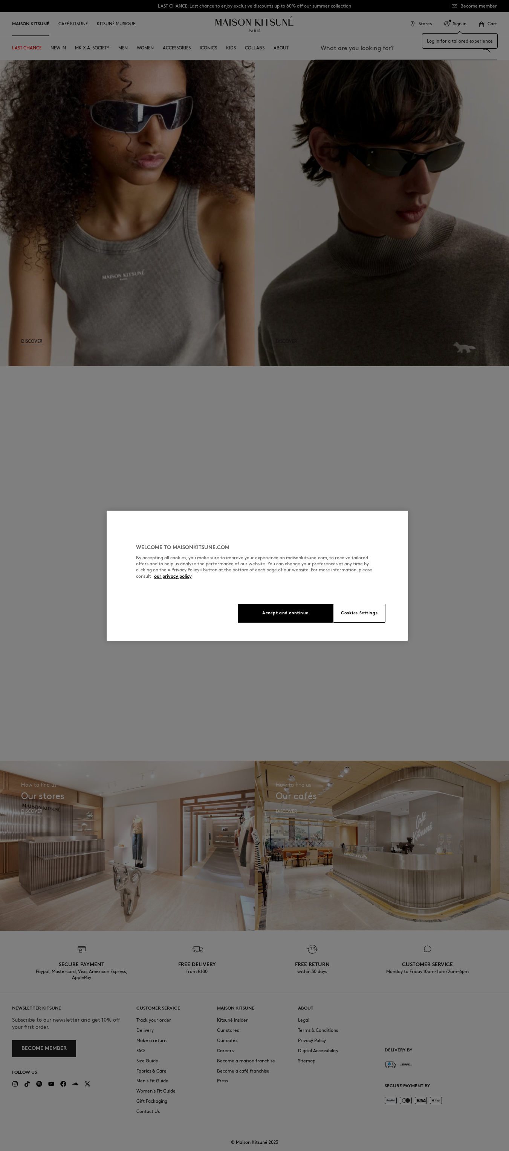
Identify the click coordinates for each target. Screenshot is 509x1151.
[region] (257, 576)
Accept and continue (285, 612)
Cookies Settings (359, 612)
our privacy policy (173, 576)
